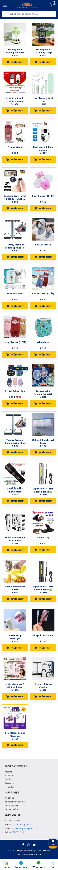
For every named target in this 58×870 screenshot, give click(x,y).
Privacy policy (11, 805)
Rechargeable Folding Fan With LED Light (15, 52)
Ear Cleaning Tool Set (43, 99)
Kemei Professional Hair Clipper (15, 539)
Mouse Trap (43, 537)
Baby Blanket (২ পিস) (43, 293)
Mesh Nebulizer (15, 293)
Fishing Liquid (15, 147)
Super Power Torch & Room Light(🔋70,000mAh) (43, 492)
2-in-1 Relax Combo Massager (15, 734)
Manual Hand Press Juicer (15, 588)
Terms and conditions (15, 802)
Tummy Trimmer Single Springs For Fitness (15, 443)
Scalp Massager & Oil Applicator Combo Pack (15, 687)
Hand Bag (9, 787)
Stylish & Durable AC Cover (43, 441)
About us (9, 798)
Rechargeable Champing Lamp (43, 51)
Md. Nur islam (36, 854)
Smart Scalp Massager (15, 637)
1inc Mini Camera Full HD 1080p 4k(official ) (15, 199)
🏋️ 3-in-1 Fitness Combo (43, 685)
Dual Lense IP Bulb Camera (43, 148)
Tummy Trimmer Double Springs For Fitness (15, 248)
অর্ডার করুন (44, 550)
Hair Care (9, 775)
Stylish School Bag (15, 391)
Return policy (11, 809)
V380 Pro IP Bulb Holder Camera (15, 99)
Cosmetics (10, 783)
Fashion (8, 779)
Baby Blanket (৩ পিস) (15, 342)
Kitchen (8, 772)
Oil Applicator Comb (43, 635)
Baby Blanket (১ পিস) (43, 196)
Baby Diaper (43, 342)
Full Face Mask (43, 245)
